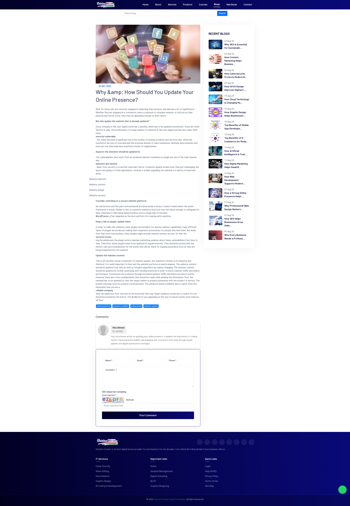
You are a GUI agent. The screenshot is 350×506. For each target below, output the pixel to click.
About (158, 4)
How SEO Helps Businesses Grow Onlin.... (233, 222)
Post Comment (148, 415)
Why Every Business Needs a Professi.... (235, 236)
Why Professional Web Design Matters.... (236, 207)
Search (222, 13)
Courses (203, 4)
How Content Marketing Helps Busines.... (233, 61)
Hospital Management (161, 471)
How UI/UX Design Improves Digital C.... (235, 88)
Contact (248, 4)
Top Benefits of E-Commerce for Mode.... (236, 139)
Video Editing (102, 471)
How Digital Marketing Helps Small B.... (236, 165)
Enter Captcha (109, 395)
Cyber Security (103, 466)
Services (172, 4)
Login (208, 466)
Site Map (209, 485)
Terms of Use (211, 481)
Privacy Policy (211, 476)
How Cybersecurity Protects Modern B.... (235, 75)
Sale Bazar (231, 4)
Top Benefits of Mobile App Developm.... (236, 126)
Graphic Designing (159, 485)
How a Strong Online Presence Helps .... (235, 194)
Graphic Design (103, 481)
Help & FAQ (210, 471)
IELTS (153, 481)
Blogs (217, 4)
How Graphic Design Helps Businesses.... (235, 114)
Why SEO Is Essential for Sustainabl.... (235, 46)
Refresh (130, 400)
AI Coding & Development (109, 485)
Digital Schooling (158, 476)
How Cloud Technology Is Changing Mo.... (236, 101)
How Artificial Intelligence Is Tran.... (235, 152)
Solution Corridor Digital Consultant (169, 499)
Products (187, 4)
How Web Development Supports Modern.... (234, 180)
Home (145, 4)
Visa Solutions (103, 476)
